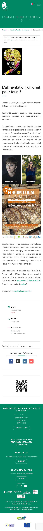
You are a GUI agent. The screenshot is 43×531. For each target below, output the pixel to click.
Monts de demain (26, 346)
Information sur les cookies (21, 501)
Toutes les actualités (21, 442)
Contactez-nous (21, 428)
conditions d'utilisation (15, 509)
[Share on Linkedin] (25, 361)
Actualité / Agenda (15, 30)
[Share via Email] (31, 361)
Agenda (27, 30)
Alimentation (7, 40)
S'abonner (21, 461)
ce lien (23, 284)
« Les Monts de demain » (22, 291)
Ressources (21, 445)
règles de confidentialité (29, 507)
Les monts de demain (17, 40)
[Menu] (38, 4)
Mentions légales (26, 504)
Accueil (4, 30)
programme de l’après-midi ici (28, 281)
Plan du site (9, 501)
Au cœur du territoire (21, 440)
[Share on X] (18, 361)
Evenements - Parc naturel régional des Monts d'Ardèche (22, 37)
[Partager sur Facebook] (11, 361)
